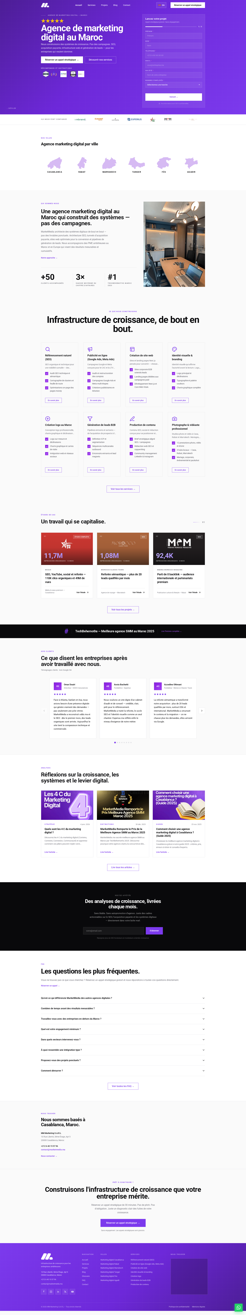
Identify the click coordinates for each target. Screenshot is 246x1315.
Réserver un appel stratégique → (62, 59)
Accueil (78, 5)
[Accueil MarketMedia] (45, 5)
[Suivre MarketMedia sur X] (65, 1292)
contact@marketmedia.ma (53, 1149)
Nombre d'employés (154, 80)
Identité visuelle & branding (141, 1272)
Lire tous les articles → (123, 867)
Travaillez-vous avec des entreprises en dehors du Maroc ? (71, 1018)
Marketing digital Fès (109, 1276)
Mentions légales (198, 1307)
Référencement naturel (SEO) (142, 1260)
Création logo (136, 1276)
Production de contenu (140, 1284)
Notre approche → (49, 258)
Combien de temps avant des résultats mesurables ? (68, 1008)
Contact (126, 5)
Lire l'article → (51, 852)
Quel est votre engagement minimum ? (61, 1029)
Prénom (149, 31)
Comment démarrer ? (52, 1070)
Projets (104, 5)
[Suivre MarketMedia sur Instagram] (51, 1292)
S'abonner (154, 931)
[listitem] (54, 165)
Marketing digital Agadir (110, 1280)
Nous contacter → (49, 1156)
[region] (123, 708)
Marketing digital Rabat (110, 1264)
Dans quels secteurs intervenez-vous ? (60, 1039)
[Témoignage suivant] (202, 711)
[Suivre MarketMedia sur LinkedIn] (58, 1292)
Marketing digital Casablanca (112, 1260)
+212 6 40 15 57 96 (49, 1146)
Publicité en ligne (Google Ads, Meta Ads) (147, 1264)
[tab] (115, 742)
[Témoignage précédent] (44, 711)
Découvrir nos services (100, 59)
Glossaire (86, 1276)
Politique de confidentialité (179, 1307)
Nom (147, 41)
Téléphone (150, 51)
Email (148, 61)
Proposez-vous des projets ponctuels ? (61, 1060)
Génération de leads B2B (140, 1280)
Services (91, 5)
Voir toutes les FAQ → (123, 1086)
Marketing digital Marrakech (112, 1268)
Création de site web (139, 1268)
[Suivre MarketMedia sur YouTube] (72, 1292)
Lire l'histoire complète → (171, 631)
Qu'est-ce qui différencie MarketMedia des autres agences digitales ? (76, 998)
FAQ (83, 1280)
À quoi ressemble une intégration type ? (61, 1050)
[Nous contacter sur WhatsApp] (239, 1308)
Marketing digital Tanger (110, 1272)
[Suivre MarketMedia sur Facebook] (43, 1292)
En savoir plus (53, 400)
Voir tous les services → (123, 489)
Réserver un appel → (50, 986)
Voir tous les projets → (123, 609)
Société (149, 70)
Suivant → (174, 97)
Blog (115, 5)
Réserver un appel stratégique (187, 5)
